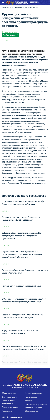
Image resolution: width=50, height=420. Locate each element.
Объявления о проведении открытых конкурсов (36, 406)
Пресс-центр (6, 7)
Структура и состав (10, 397)
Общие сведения (9, 393)
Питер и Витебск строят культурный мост (21, 285)
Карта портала (31, 397)
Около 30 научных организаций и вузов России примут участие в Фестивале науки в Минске (24, 347)
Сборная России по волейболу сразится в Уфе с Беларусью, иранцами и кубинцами (24, 202)
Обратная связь (31, 411)
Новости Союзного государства (26, 7)
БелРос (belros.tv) (10, 35)
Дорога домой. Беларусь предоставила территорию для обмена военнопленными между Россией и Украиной (22, 254)
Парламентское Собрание (25, 385)
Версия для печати (10, 32)
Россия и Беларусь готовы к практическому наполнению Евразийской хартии (22, 316)
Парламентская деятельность (8, 402)
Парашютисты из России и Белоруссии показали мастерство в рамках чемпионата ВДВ (25, 363)
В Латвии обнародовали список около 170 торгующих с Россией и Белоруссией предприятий (21, 235)
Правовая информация (11, 407)
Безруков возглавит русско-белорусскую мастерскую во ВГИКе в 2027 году (21, 218)
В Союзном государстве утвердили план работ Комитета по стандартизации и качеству (24, 300)
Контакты (29, 401)
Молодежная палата (33, 393)
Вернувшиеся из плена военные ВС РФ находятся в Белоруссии (20, 332)
